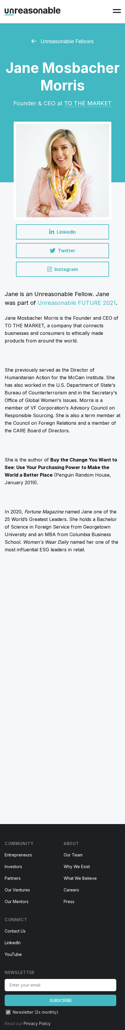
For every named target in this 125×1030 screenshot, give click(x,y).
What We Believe (80, 878)
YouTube (13, 954)
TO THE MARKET (88, 103)
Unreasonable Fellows (66, 41)
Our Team (73, 854)
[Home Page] (32, 11)
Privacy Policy (37, 1023)
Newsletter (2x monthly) (35, 1012)
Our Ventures (17, 889)
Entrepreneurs (18, 854)
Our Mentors (16, 901)
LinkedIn (13, 942)
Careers (71, 889)
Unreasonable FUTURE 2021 (77, 302)
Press (69, 901)
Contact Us (15, 930)
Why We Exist (77, 866)
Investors (13, 866)
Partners (13, 878)
